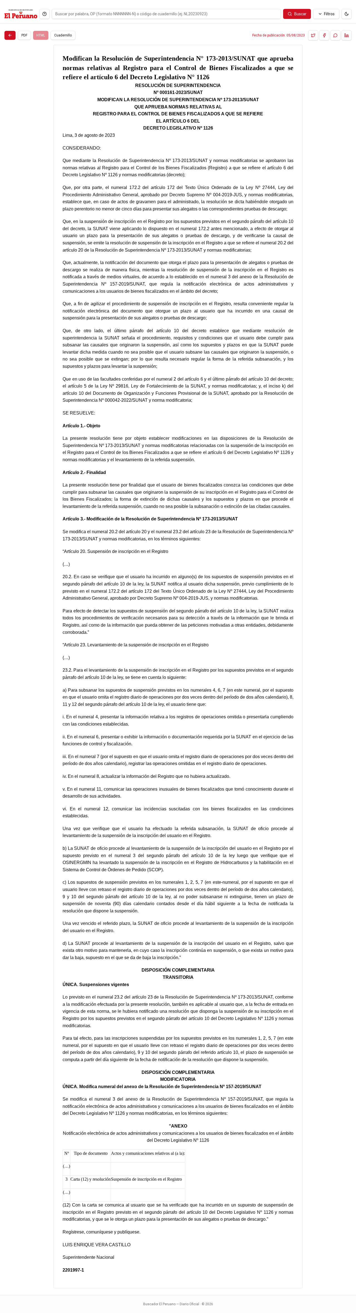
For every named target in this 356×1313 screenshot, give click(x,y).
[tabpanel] (178, 666)
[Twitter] (313, 35)
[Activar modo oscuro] (347, 14)
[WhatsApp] (335, 35)
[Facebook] (324, 35)
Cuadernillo (63, 35)
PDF (24, 35)
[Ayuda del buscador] (44, 14)
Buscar (300, 14)
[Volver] (10, 35)
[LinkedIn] (347, 35)
